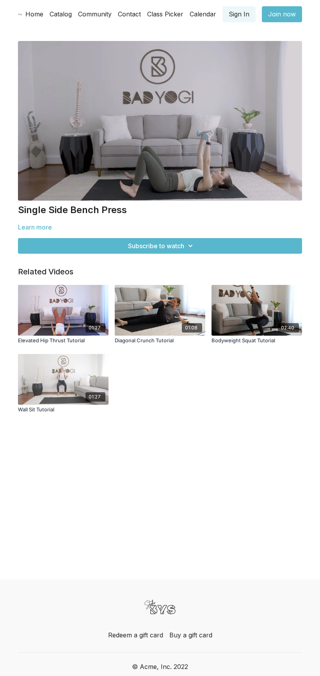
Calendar (203, 14)
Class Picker (165, 14)
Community (95, 14)
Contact (129, 14)
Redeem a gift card (135, 635)
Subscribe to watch (156, 246)
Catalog (61, 14)
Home (34, 14)
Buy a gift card (190, 635)
